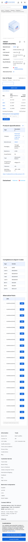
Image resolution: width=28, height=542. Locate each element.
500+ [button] (4, 105)
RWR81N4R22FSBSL (11, 339)
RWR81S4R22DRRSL (11, 412)
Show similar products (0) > (18, 174)
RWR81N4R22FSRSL (11, 375)
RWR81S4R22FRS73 (11, 387)
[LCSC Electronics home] (10, 2)
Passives (13, 10)
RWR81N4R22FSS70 (11, 357)
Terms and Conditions (6, 446)
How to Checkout (5, 467)
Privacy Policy (4, 449)
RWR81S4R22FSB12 (11, 309)
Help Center (4, 480)
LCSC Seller (4, 441)
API (15, 438)
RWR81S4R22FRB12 (11, 303)
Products (7, 10)
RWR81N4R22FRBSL (11, 327)
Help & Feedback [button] (7, 174)
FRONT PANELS (4, 498)
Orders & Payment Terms (7, 470)
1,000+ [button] (4, 108)
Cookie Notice (4, 452)
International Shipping (6, 472)
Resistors (18, 10)
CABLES (3, 495)
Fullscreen (15, 180)
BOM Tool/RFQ (18, 436)
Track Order (4, 462)
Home (2, 10)
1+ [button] (3, 100)
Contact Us (4, 438)
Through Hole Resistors (6, 11)
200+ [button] (4, 103)
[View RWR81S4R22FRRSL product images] (14, 26)
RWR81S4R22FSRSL (11, 363)
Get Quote (6, 119)
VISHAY (14, 47)
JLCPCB (3, 490)
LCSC (2, 493)
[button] (2, 2)
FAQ (2, 477)
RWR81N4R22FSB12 (11, 321)
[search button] (25, 7)
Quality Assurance (5, 444)
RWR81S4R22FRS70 (11, 351)
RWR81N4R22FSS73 (11, 400)
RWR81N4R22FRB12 (11, 315)
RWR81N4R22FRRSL (11, 369)
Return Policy (4, 464)
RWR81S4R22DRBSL (11, 418)
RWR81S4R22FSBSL (11, 333)
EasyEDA (3, 487)
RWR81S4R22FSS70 (11, 345)
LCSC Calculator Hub (20, 441)
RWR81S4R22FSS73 (11, 394)
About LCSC (4, 436)
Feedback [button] (3, 475)
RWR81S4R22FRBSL (11, 381)
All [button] (22, 125)
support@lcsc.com (9, 509)
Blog (2, 454)
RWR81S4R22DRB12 (11, 406)
